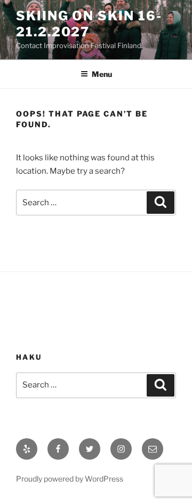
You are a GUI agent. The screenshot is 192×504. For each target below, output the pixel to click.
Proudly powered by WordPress (69, 478)
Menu (102, 74)
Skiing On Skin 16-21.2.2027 (89, 24)
